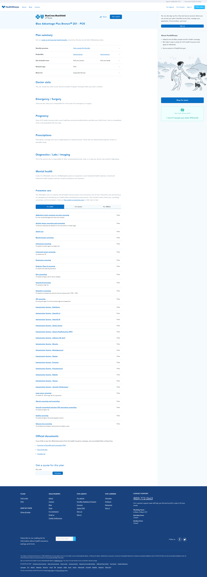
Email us (51, 515)
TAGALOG (101, 567)
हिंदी (55, 567)
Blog (30, 7)
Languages (23, 567)
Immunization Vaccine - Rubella (47, 375)
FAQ (22, 502)
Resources (108, 505)
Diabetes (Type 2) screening (45, 266)
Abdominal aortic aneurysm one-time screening (52, 215)
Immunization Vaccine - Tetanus (47, 381)
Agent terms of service (53, 564)
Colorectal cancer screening (45, 252)
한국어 (69, 567)
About (24, 7)
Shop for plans (182, 100)
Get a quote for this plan (81, 48)
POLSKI (74, 567)
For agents (80, 498)
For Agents (170, 7)
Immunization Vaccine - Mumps (47, 356)
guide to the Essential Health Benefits (54, 40)
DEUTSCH (45, 567)
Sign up (182, 26)
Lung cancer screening (43, 393)
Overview (108, 498)
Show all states (25, 512)
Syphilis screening (42, 416)
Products (108, 502)
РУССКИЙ (88, 567)
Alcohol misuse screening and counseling (50, 223)
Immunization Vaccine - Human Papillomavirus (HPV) (54, 332)
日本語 (65, 567)
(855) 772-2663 (143, 498)
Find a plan (200, 7)
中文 (28, 567)
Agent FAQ (81, 508)
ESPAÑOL (94, 567)
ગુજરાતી (51, 567)
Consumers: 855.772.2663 (193, 1)
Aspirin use (39, 231)
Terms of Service (60, 570)
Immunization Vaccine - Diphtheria (48, 307)
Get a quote (116, 16)
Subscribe (74, 539)
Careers (37, 7)
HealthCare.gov (58, 560)
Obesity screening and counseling (48, 401)
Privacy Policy (50, 570)
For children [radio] (107, 206)
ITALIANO (59, 567)
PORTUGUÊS (81, 567)
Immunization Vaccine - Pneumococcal (49, 369)
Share (105, 17)
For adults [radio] (50, 206)
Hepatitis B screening (43, 283)
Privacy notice (63, 564)
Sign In (107, 508)
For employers (54, 512)
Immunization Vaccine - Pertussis (47, 362)
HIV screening (40, 299)
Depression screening (43, 260)
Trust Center (113, 564)
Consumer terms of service (39, 564)
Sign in (189, 7)
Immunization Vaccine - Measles (47, 344)
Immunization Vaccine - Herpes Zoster (49, 326)
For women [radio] (78, 206)
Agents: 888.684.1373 (173, 1)
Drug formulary (42, 450)
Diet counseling (41, 274)
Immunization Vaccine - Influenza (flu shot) (50, 338)
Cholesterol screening (43, 244)
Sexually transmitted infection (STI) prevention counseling (56, 407)
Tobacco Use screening (44, 424)
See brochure (78, 54)
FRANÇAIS (39, 567)
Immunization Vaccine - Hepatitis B (48, 319)
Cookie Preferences (55, 518)
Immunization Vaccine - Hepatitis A (48, 313)
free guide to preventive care (74, 200)
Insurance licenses (73, 564)
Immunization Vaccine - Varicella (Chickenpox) (52, 387)
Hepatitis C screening (43, 291)
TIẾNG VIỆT (108, 567)
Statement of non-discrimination (87, 564)
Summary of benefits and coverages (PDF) (51, 445)
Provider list (41, 454)
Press (50, 508)
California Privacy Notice (103, 564)
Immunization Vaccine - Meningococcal (49, 350)
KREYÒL (33, 567)
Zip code (39, 469)
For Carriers (180, 7)
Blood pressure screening (45, 238)
